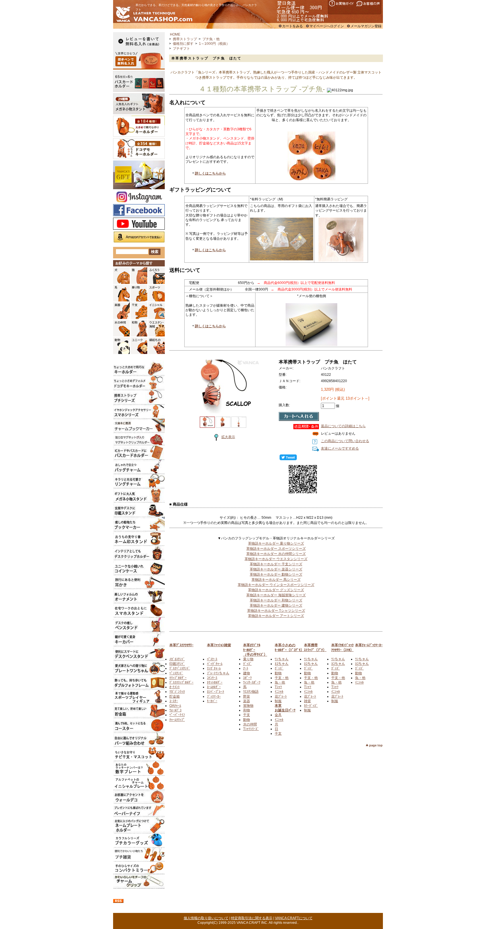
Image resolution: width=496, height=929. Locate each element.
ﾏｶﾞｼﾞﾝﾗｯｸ (177, 692)
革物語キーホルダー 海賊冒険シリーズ (276, 595)
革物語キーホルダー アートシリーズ (276, 616)
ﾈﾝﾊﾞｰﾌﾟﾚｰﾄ (215, 692)
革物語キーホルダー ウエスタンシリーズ (276, 559)
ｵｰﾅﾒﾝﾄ (174, 687)
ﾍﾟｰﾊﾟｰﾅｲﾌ (177, 715)
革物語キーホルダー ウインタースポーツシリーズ (276, 585)
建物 (246, 673)
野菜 (246, 696)
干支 (246, 715)
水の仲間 (250, 724)
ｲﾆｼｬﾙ (279, 692)
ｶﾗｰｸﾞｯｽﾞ (311, 706)
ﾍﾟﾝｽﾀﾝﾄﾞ (176, 673)
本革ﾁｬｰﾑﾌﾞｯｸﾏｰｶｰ (369, 645)
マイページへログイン (326, 26)
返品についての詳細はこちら (343, 426)
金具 (278, 715)
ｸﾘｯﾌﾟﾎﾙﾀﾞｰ (178, 678)
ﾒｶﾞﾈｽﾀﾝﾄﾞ (177, 659)
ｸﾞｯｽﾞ (247, 664)
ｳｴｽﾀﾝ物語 (251, 692)
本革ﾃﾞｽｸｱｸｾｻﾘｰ (181, 645)
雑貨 (307, 701)
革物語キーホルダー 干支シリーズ (276, 564)
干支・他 (281, 678)
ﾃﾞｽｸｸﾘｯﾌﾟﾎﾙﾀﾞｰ (181, 682)
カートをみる (292, 26)
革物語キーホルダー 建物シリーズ (276, 605)
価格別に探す (183, 44)
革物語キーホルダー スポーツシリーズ (276, 549)
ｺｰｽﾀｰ (173, 701)
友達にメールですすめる (340, 448)
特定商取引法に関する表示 (251, 918)
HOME (175, 34)
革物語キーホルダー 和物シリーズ (276, 600)
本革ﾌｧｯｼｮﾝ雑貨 (219, 645)
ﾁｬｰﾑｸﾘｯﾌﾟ (177, 720)
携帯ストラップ (185, 39)
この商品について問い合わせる (345, 441)
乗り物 (248, 659)
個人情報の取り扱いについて (206, 918)
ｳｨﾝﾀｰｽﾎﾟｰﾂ (251, 682)
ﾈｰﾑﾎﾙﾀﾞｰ (214, 687)
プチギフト (181, 49)
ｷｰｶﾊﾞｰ (212, 701)
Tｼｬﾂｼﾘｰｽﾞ (251, 729)
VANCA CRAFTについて (294, 918)
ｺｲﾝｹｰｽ (212, 678)
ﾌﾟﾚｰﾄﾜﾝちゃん (218, 673)
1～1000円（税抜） (214, 44)
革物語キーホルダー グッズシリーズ (276, 590)
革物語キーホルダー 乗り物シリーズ (276, 543)
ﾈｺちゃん (281, 664)
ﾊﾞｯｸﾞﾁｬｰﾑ (214, 664)
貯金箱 (174, 696)
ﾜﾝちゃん (281, 659)
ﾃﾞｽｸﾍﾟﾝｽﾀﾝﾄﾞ (179, 668)
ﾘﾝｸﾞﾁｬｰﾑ (214, 668)
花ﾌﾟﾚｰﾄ (281, 696)
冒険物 (248, 706)
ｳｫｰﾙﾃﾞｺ (175, 710)
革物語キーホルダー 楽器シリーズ (276, 569)
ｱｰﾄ (245, 668)
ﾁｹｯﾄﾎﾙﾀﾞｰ (214, 682)
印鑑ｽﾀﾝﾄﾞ (177, 664)
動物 (246, 720)
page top (376, 745)
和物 (246, 710)
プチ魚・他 (211, 39)
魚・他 (280, 682)
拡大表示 (228, 437)
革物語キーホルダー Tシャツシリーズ (276, 611)
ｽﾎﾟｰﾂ (247, 678)
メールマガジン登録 (365, 26)
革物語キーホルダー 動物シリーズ (276, 574)
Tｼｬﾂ (278, 687)
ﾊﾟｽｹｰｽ (212, 659)
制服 (278, 701)
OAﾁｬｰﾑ (175, 706)
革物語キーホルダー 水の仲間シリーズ (276, 554)
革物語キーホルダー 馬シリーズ (276, 580)
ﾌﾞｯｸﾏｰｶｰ (214, 696)
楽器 (246, 701)
